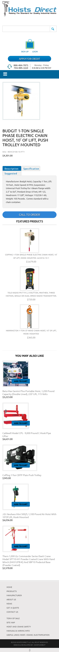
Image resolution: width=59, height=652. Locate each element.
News (9, 603)
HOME (9, 587)
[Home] (29, 15)
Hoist (22, 634)
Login (35, 51)
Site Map (11, 622)
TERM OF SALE (13, 618)
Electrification (41, 634)
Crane (29, 634)
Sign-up (25, 51)
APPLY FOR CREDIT (29, 58)
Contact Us (12, 611)
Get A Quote (13, 607)
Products (12, 591)
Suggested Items (11, 174)
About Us (11, 599)
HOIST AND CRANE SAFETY (19, 626)
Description (12, 168)
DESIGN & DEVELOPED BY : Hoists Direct (29, 645)
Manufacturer (14, 595)
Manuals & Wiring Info (18, 630)
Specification (31, 168)
